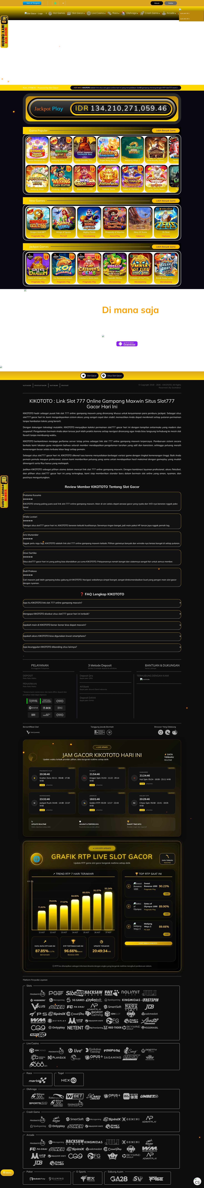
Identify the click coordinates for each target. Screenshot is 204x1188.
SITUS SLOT (64, 385)
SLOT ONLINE (54, 385)
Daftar (170, 3)
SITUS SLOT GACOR (40, 385)
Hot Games (59, 13)
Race (115, 13)
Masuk (156, 3)
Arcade (171, 13)
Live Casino (98, 13)
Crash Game (152, 13)
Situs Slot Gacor (114, 375)
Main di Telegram (33, 3)
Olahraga (131, 13)
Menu (8, 1172)
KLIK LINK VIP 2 (184, 19)
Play (57, 108)
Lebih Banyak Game (166, 130)
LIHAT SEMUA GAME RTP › (148, 943)
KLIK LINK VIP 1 (184, 13)
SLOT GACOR (27, 385)
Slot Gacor (78, 13)
